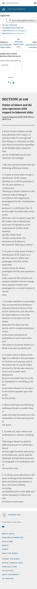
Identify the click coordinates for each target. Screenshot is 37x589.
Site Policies (7, 570)
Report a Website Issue (12, 563)
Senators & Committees (12, 537)
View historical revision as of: (10, 60)
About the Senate (10, 553)
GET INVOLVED (8, 578)
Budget (5, 545)
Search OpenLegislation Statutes (23, 20)
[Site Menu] (35, 3)
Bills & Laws (7, 541)
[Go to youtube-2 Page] (3, 527)
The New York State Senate (12, 3)
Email (13, 83)
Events (5, 549)
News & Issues (8, 534)
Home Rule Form (9, 567)
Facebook (8, 82)
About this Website (10, 574)
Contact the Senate (11, 559)
